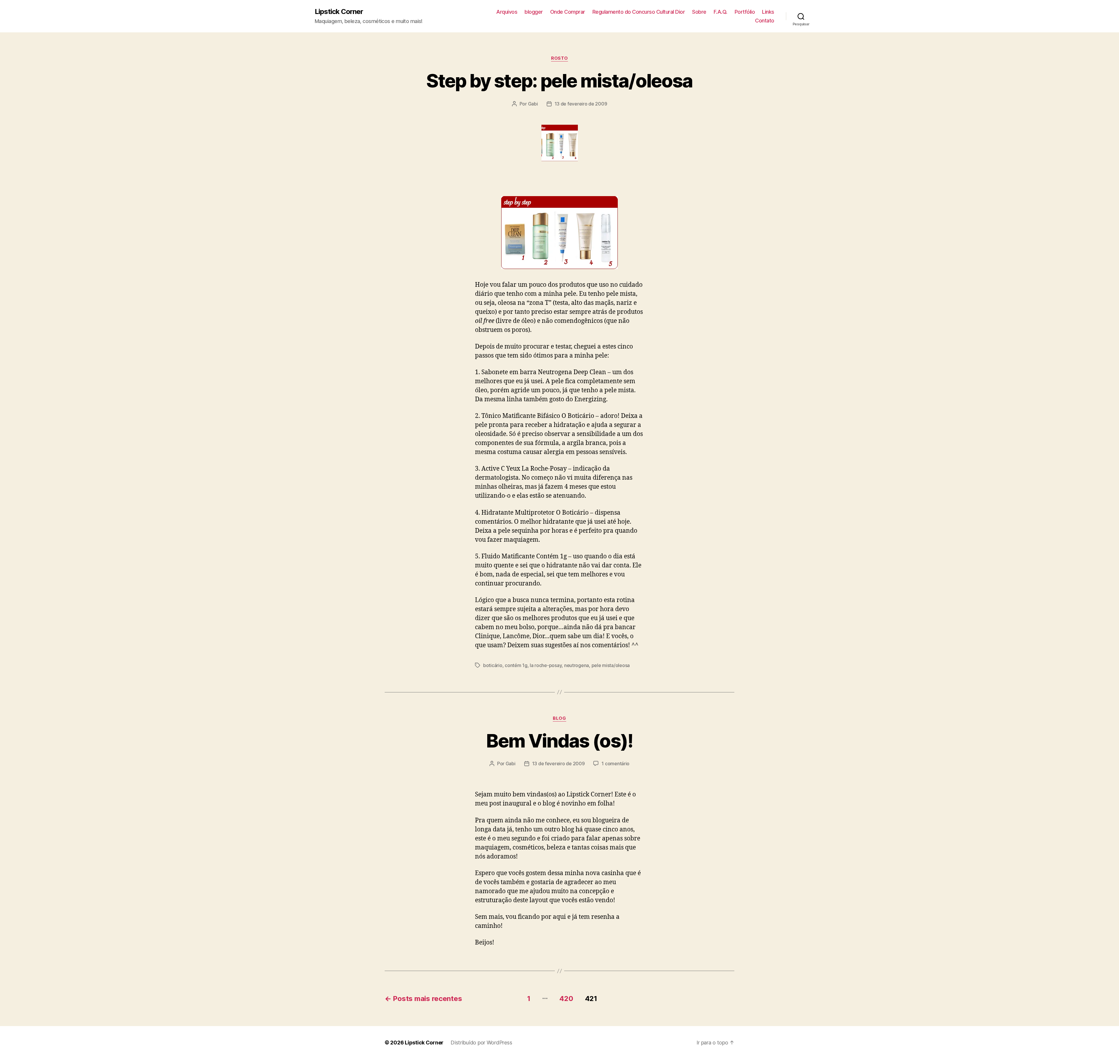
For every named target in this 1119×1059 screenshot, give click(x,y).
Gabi (533, 104)
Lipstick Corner (339, 11)
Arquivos (506, 12)
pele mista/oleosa (611, 665)
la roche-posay (546, 665)
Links (768, 12)
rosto (559, 58)
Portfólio (745, 12)
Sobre (699, 12)
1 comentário (615, 763)
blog (559, 718)
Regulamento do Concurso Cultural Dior (638, 12)
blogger (534, 12)
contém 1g (516, 665)
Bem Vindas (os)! (559, 740)
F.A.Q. (720, 12)
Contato (764, 20)
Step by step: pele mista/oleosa (559, 80)
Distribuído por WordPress (481, 1042)
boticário (492, 665)
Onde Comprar (567, 12)
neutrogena (576, 665)
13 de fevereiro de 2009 (581, 104)
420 (566, 998)
